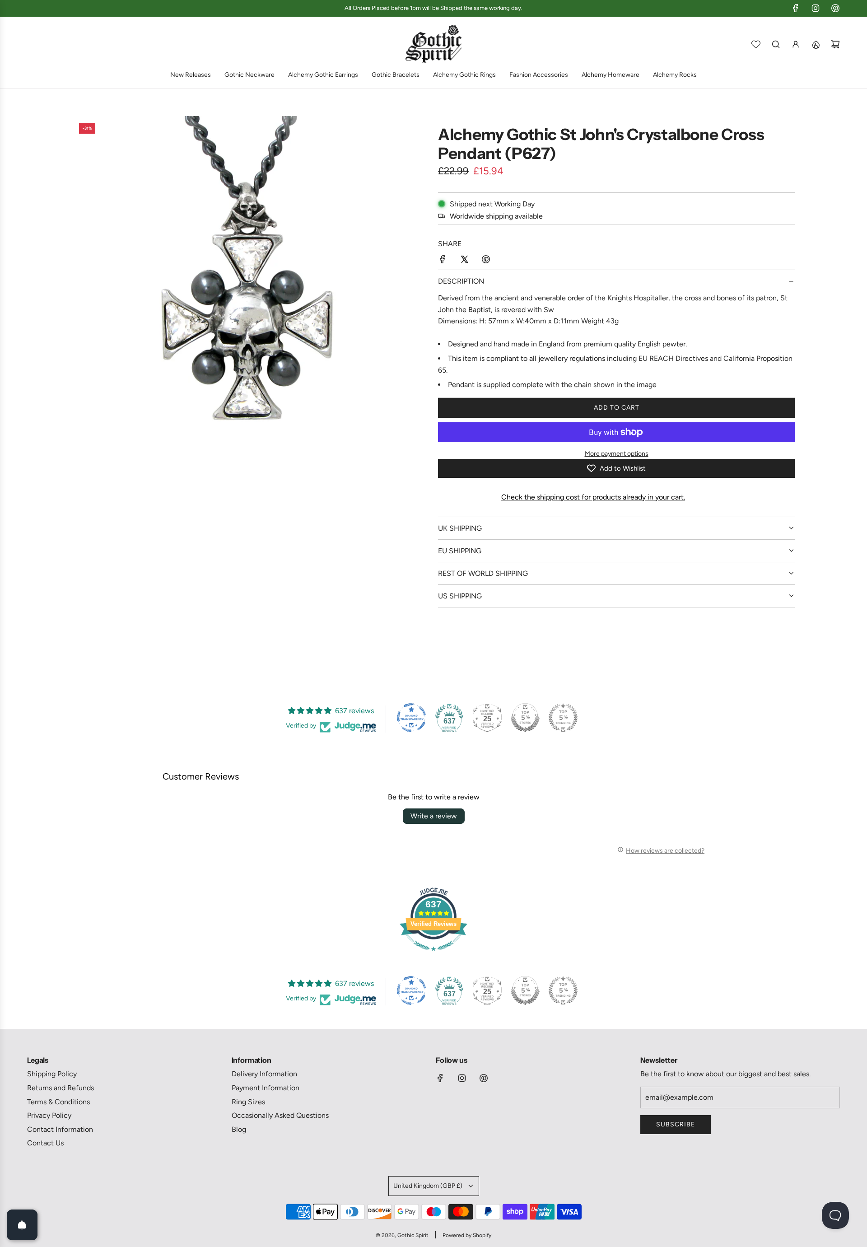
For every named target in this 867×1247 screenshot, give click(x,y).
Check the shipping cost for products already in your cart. (593, 497)
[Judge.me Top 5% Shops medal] (525, 717)
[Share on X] (464, 261)
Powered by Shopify (467, 1235)
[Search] (776, 44)
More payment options (616, 454)
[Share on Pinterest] (486, 261)
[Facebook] (796, 8)
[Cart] (835, 44)
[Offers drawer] (815, 44)
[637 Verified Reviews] (433, 955)
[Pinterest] (835, 8)
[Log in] (796, 44)
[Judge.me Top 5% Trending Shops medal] (563, 717)
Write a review (433, 816)
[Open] (22, 1225)
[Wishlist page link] (755, 44)
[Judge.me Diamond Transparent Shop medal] (411, 717)
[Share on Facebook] (442, 261)
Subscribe (675, 1124)
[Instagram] (815, 8)
